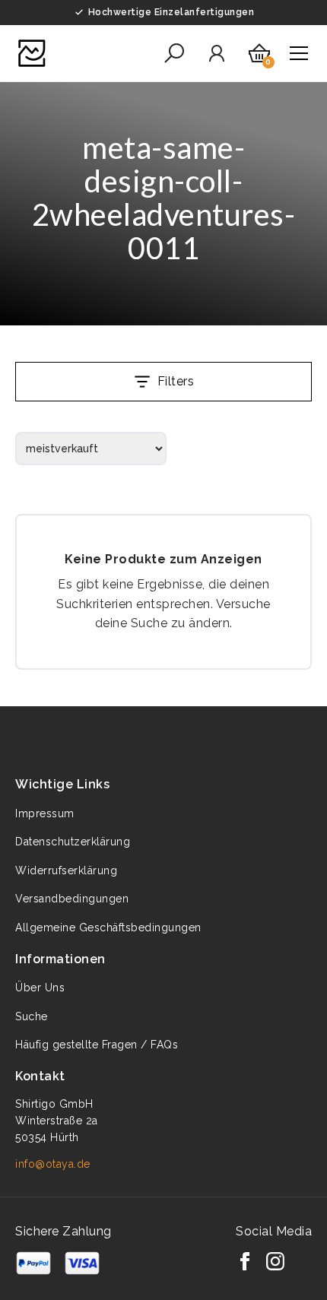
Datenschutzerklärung (72, 841)
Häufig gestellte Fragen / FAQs (96, 1044)
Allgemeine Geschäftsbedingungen (108, 927)
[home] (32, 53)
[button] (174, 53)
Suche (31, 1016)
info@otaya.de (52, 1164)
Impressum (45, 813)
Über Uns (40, 987)
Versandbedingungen (72, 899)
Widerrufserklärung (66, 870)
